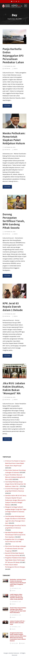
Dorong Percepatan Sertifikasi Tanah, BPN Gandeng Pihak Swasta (14, 221)
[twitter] (16, 1)
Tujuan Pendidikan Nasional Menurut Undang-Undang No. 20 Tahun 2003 (15, 477)
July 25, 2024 (15, 643)
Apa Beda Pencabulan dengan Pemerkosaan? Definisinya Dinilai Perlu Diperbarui (15, 535)
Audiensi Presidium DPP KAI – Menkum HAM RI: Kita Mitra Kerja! (17, 622)
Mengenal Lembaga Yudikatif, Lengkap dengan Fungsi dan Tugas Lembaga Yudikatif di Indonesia (15, 509)
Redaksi (13, 590)
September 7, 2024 (16, 626)
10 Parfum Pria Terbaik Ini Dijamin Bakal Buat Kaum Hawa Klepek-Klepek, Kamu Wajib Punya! (15, 463)
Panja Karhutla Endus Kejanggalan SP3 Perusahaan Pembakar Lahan (13, 55)
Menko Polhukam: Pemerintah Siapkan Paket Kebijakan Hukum (14, 138)
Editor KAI (7, 68)
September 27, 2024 (16, 588)
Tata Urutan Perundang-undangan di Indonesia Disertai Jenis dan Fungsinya (15, 548)
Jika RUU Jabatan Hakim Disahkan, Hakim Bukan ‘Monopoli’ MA (14, 388)
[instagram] (18, 1)
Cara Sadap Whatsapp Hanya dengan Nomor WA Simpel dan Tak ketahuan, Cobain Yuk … (15, 484)
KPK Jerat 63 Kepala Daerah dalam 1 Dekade (13, 306)
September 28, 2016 (9, 66)
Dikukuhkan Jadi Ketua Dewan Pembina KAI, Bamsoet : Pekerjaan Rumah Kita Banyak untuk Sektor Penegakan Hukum (18, 583)
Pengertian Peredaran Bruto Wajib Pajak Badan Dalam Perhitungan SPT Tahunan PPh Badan (15, 560)
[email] (11, 1)
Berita (15, 68)
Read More (7, 105)
